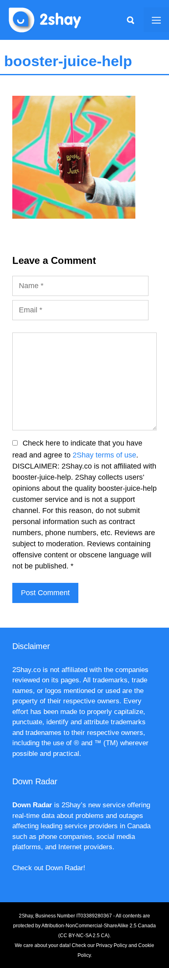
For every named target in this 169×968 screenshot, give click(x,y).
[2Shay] (45, 19)
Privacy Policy (111, 945)
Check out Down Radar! (48, 868)
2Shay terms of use (104, 455)
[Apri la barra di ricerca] (130, 19)
